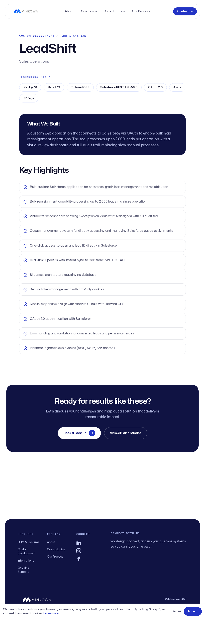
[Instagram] (87, 550)
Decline (176, 611)
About (69, 11)
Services (87, 11)
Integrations (26, 560)
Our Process (141, 11)
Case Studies (115, 11)
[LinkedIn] (87, 542)
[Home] (26, 11)
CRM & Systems (28, 542)
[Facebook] (87, 558)
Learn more (50, 613)
